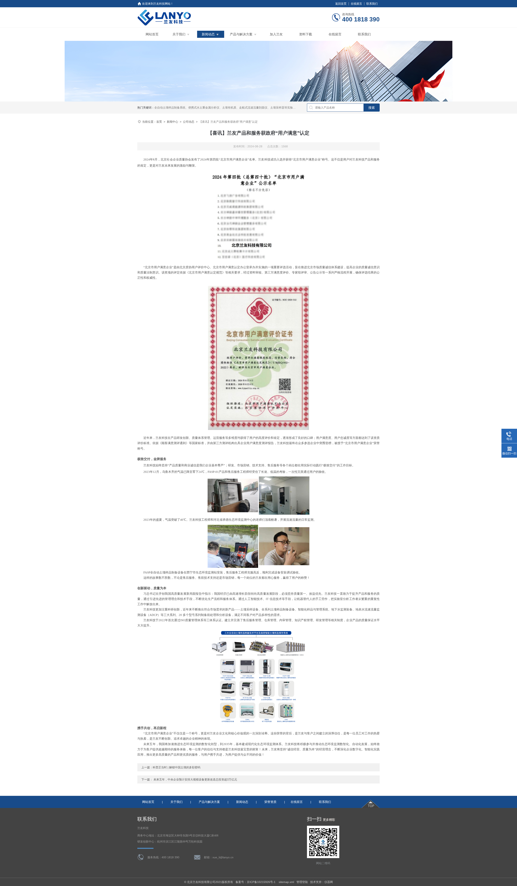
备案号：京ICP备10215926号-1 (255, 882)
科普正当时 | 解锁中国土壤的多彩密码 (176, 767)
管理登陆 (302, 882)
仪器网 (328, 882)
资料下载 (305, 34)
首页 (159, 121)
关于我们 (178, 34)
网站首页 (152, 34)
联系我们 (372, 3)
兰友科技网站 (161, 3)
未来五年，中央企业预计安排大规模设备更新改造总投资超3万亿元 (195, 779)
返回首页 (341, 3)
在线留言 (356, 3)
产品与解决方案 (241, 34)
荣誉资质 (270, 802)
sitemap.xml (286, 882)
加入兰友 (276, 34)
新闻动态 (208, 34)
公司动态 (188, 121)
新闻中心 (172, 121)
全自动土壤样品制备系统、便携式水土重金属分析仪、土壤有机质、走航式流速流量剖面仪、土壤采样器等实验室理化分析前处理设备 (237, 107)
